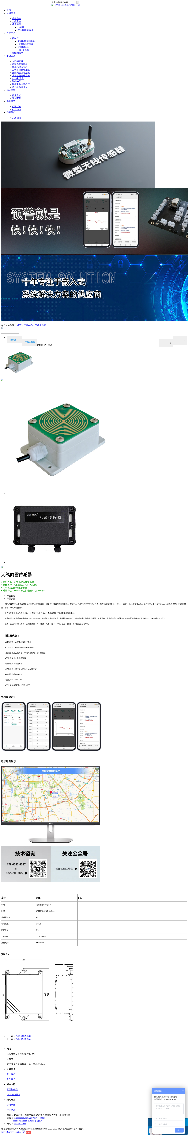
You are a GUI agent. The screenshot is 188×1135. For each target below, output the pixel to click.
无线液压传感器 (23, 1039)
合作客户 (11, 1079)
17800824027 (20, 1123)
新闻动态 (11, 101)
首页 (9, 10)
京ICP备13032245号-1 (11, 1132)
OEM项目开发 (13, 1094)
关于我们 (11, 1074)
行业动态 (11, 1110)
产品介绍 (11, 596)
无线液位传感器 (23, 1036)
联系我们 (11, 112)
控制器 (13, 340)
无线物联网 (40, 325)
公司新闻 (11, 1105)
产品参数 (11, 598)
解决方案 (11, 56)
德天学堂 (11, 90)
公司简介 (11, 13)
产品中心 (11, 33)
